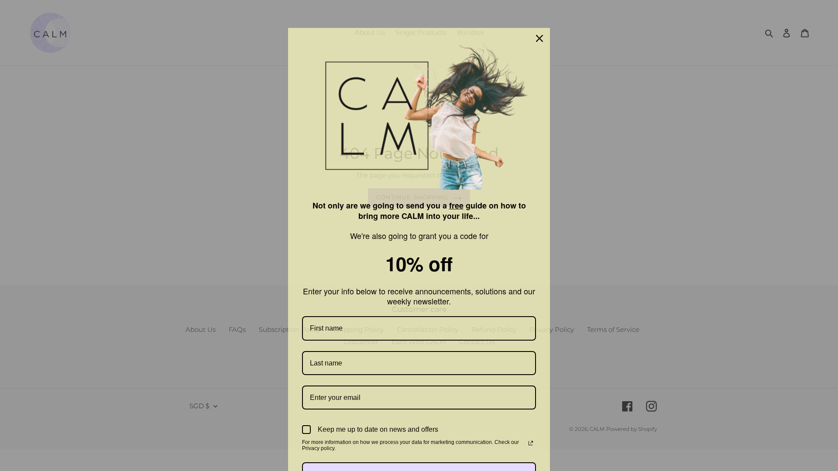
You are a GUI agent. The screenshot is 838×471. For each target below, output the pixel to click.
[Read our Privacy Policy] (530, 443)
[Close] (539, 38)
